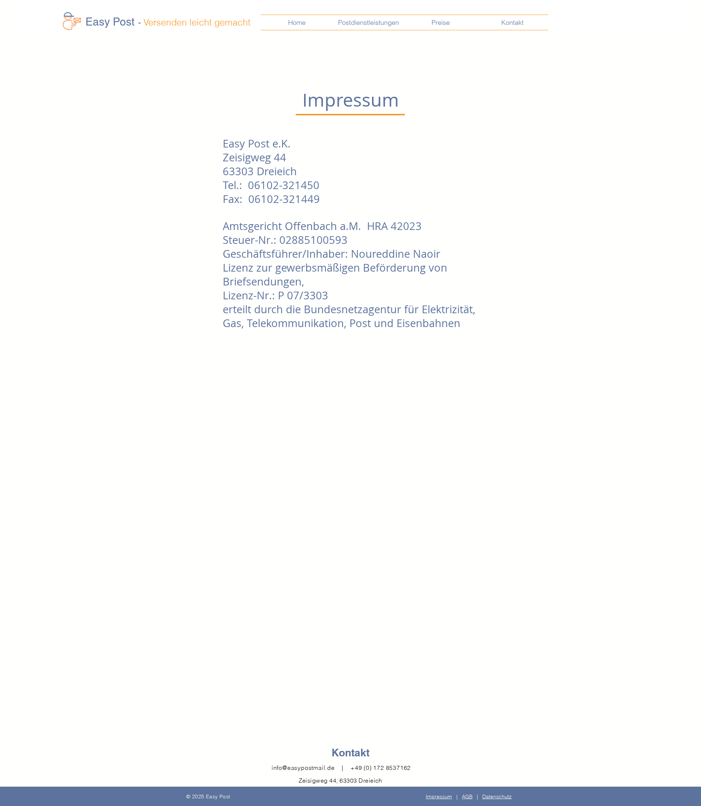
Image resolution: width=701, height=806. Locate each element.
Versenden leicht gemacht (196, 22)
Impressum (439, 796)
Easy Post (109, 21)
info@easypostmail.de (303, 767)
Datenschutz (497, 796)
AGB (467, 796)
